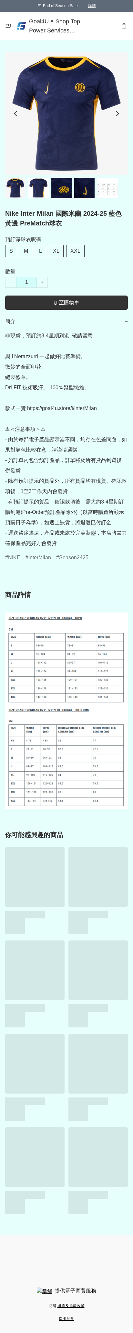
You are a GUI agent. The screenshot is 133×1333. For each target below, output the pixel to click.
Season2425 (73, 557)
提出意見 (66, 1318)
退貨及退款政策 (71, 1305)
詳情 (92, 6)
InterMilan (39, 557)
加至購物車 (66, 302)
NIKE (14, 557)
